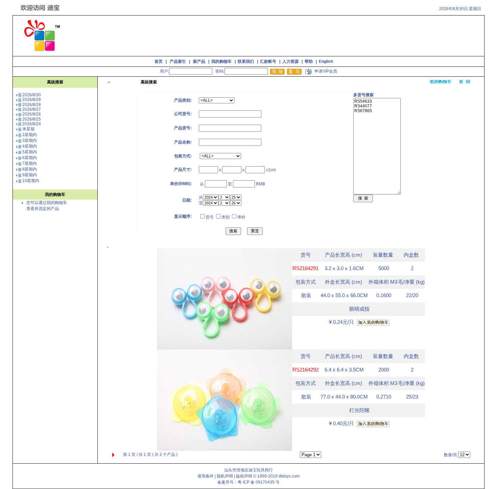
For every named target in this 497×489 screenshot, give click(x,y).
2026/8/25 (31, 119)
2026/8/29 (31, 99)
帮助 (309, 61)
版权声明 (244, 476)
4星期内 (29, 146)
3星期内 (29, 140)
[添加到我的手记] (373, 322)
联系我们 (246, 61)
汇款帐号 (268, 61)
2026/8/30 (31, 95)
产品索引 (178, 61)
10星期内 (30, 180)
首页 (159, 61)
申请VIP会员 (325, 71)
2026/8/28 (31, 104)
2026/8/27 (31, 109)
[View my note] (441, 82)
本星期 (28, 129)
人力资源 (290, 61)
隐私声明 (225, 476)
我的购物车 (221, 61)
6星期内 (29, 157)
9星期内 (29, 175)
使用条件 (205, 476)
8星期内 (29, 169)
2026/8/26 (31, 114)
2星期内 (29, 134)
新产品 (199, 61)
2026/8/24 (31, 124)
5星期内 (29, 152)
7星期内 (29, 163)
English (326, 61)
